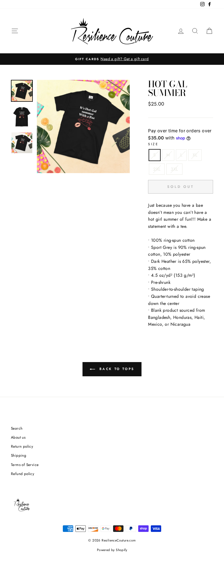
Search (16, 428)
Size (153, 144)
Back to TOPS (115, 368)
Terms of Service (25, 464)
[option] (112, 59)
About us (18, 437)
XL (195, 155)
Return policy (22, 446)
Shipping (18, 455)
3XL (174, 169)
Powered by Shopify (112, 549)
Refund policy (22, 473)
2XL (156, 169)
